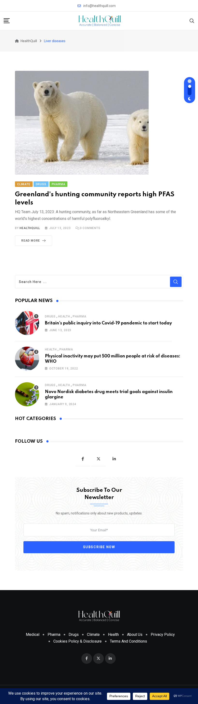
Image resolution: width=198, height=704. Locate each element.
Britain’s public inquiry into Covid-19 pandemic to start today (108, 323)
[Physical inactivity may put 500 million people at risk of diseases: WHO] (27, 359)
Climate (93, 634)
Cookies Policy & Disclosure (77, 641)
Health (64, 316)
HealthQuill (30, 228)
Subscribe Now (99, 547)
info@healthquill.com (99, 6)
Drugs (50, 316)
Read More (30, 240)
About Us (134, 634)
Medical (32, 634)
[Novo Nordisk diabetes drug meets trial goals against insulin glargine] (27, 394)
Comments (90, 228)
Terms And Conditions (128, 641)
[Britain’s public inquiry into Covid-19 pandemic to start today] (27, 323)
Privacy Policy (163, 634)
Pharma (79, 316)
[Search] (192, 20)
